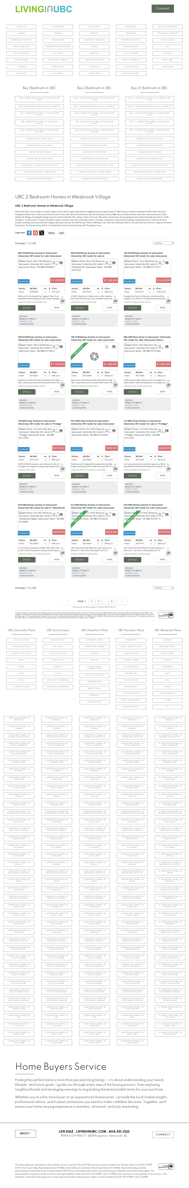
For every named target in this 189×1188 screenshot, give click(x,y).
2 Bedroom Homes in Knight (56, 863)
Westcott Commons (58, 680)
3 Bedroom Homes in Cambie (94, 727)
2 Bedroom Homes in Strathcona (56, 1008)
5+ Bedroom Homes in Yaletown (170, 1033)
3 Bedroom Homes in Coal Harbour (94, 744)
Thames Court (131, 660)
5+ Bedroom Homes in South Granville (170, 957)
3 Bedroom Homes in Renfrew (94, 931)
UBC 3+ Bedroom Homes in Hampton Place (149, 122)
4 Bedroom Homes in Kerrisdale (132, 838)
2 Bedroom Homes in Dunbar (56, 770)
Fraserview (58, 40)
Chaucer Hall (57, 640)
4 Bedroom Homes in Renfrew (132, 931)
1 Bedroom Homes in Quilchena (19, 923)
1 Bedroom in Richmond (39, 179)
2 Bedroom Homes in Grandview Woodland (56, 812)
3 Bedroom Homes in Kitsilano (94, 855)
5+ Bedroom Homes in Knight (170, 855)
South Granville (131, 60)
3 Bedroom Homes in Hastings (94, 821)
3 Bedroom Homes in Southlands (94, 974)
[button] (21, 27)
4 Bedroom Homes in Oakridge (132, 906)
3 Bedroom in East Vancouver (149, 172)
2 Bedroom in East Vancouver (94, 172)
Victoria (167, 53)
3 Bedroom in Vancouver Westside (149, 165)
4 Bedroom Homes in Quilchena (132, 923)
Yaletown (167, 67)
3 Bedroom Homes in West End (94, 1033)
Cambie (21, 33)
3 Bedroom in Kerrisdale (149, 159)
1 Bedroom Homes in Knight (19, 863)
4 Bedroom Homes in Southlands (132, 974)
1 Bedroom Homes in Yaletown (19, 1042)
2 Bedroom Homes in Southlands (56, 974)
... (105, 601)
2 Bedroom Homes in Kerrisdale (56, 838)
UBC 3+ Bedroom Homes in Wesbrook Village (149, 131)
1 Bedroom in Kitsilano (39, 145)
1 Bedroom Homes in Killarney (19, 846)
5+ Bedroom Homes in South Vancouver (170, 982)
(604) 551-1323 (25, 321)
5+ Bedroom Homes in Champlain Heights (170, 736)
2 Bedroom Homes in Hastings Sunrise (56, 829)
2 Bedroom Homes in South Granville (56, 965)
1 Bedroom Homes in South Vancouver (19, 991)
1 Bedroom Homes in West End (19, 1033)
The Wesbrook (167, 693)
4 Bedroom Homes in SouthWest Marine (132, 999)
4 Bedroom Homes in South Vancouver (132, 991)
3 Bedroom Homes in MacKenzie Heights (94, 872)
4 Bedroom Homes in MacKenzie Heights (132, 872)
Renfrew (131, 33)
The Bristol (131, 673)
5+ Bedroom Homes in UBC (170, 1008)
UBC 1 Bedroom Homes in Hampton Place (39, 122)
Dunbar (21, 67)
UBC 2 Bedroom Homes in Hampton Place (94, 122)
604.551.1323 (119, 1131)
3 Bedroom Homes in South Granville (94, 965)
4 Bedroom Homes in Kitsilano (132, 855)
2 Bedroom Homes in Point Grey (56, 914)
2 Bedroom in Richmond (94, 179)
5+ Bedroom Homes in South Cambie (170, 948)
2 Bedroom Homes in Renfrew (56, 931)
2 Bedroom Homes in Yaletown (56, 1042)
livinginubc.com (91, 1131)
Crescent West (167, 647)
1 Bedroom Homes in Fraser (19, 795)
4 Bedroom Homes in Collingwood (132, 753)
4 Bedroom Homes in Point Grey (132, 914)
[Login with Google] (35, 234)
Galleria (58, 647)
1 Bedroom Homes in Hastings (19, 821)
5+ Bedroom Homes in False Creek (170, 787)
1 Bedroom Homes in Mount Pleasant (19, 897)
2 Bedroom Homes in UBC (56, 1016)
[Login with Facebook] (29, 234)
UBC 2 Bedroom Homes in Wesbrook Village (94, 131)
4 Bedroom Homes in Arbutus (132, 719)
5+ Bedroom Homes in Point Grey (170, 906)
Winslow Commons (58, 687)
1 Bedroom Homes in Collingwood (19, 753)
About (24, 1133)
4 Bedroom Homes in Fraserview (132, 804)
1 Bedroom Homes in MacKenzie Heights (19, 872)
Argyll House (21, 640)
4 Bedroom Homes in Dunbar (132, 770)
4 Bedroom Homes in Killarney (132, 846)
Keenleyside (167, 653)
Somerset (94, 695)
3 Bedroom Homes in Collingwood (94, 753)
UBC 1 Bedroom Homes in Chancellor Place (39, 99)
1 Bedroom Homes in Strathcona (19, 1008)
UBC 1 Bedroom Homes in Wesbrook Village (39, 131)
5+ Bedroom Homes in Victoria (170, 1016)
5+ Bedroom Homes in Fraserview (170, 804)
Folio (21, 680)
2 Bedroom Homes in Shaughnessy (56, 948)
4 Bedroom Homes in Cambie (132, 727)
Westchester (94, 702)
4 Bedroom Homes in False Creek (132, 787)
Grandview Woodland (58, 47)
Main (94, 47)
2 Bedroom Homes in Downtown (56, 761)
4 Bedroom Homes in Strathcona (132, 1008)
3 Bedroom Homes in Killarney (94, 846)
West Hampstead (131, 700)
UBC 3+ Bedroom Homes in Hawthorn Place (149, 114)
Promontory (94, 682)
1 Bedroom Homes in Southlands (19, 974)
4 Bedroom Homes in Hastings (132, 821)
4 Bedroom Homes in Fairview (132, 778)
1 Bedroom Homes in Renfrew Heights (19, 940)
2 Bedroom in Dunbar (94, 152)
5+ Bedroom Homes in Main (170, 872)
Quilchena (131, 27)
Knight (94, 33)
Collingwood (21, 53)
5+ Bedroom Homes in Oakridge (170, 897)
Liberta (58, 667)
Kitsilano (94, 27)
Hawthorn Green (94, 647)
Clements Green (94, 640)
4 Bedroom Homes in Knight (132, 863)
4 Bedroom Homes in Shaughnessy (132, 948)
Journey (94, 653)
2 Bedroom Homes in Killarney (56, 846)
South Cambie (131, 53)
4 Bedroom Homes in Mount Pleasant (132, 897)
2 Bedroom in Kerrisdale (94, 159)
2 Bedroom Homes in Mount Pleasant (56, 897)
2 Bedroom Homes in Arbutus (56, 719)
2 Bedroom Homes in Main (56, 880)
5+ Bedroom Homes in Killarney (170, 846)
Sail (167, 680)
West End (167, 60)
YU (167, 707)
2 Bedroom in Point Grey (95, 139)
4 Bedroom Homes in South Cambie (132, 957)
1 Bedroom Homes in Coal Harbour (19, 744)
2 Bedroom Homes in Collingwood (56, 753)
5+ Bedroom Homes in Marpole (170, 880)
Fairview (21, 73)
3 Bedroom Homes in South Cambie (94, 957)
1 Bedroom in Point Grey (39, 139)
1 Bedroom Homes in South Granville (19, 965)
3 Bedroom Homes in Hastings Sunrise (94, 829)
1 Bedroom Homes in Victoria (19, 1025)
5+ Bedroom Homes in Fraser (170, 795)
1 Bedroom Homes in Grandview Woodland (18, 812)
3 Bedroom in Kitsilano (149, 145)
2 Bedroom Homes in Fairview (56, 778)
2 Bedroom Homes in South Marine (56, 982)
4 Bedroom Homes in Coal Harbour (132, 744)
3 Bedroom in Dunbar (149, 152)
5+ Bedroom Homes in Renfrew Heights (170, 931)
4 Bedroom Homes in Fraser (132, 795)
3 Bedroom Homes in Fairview (94, 778)
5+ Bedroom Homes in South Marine (170, 974)
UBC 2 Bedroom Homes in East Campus (94, 106)
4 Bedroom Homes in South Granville (132, 965)
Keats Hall (58, 660)
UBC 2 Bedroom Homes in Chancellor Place (94, 99)
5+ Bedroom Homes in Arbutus (170, 719)
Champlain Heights (21, 40)
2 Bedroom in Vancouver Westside (94, 165)
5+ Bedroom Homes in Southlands (170, 965)
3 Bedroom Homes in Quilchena (94, 923)
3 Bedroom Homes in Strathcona (94, 1008)
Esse (21, 673)
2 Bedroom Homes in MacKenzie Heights (56, 872)
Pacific (167, 660)
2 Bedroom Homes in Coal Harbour (56, 744)
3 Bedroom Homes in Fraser (94, 795)
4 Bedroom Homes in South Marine (132, 982)
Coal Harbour (21, 47)
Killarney (58, 73)
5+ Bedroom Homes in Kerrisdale (170, 838)
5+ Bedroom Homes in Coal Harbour (170, 744)
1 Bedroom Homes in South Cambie (19, 957)
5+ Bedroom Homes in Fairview (170, 778)
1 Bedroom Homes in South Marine (19, 982)
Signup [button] (51, 233)
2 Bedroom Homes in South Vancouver (56, 991)
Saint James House (130, 647)
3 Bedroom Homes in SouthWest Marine (94, 999)
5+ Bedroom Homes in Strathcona (170, 999)
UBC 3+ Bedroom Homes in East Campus (149, 106)
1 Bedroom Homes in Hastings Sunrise (19, 829)
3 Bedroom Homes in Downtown (94, 761)
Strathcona (167, 40)
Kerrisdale (58, 67)
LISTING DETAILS (26, 308)
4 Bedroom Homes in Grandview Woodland (132, 812)
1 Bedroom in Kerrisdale (39, 159)
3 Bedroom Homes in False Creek (94, 787)
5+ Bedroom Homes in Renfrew (170, 923)
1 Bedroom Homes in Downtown (19, 761)
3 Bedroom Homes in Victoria (94, 1025)
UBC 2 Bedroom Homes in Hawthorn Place (94, 114)
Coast (21, 660)
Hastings (58, 53)
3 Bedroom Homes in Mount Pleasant (94, 897)
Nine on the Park (94, 675)
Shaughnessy (131, 47)
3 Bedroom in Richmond (149, 179)
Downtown (21, 60)
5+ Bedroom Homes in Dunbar (170, 770)
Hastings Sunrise (58, 60)
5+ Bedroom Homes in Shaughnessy (170, 940)
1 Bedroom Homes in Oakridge (19, 906)
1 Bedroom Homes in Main (19, 880)
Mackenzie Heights (94, 40)
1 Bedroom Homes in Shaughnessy (19, 948)
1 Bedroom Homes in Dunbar (19, 770)
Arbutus (21, 27)
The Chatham (131, 680)
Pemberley (131, 640)
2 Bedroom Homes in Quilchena (56, 923)
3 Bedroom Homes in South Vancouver (94, 991)
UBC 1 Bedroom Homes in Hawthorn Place (39, 114)
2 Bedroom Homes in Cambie (56, 727)
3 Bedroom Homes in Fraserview (94, 804)
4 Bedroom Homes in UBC (132, 1016)
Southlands (131, 67)
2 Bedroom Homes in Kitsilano (56, 855)
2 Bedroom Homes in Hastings (56, 821)
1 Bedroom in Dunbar (39, 152)
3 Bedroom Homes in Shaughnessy (94, 948)
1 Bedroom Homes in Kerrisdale (19, 838)
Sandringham (131, 653)
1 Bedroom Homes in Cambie (19, 727)
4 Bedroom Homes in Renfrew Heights (132, 940)
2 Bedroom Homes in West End (56, 1033)
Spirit (167, 687)
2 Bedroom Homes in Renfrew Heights (56, 940)
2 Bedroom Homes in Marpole (56, 889)
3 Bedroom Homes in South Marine (94, 982)
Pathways (167, 667)
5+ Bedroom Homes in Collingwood (170, 753)
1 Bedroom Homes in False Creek (19, 787)
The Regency (131, 687)
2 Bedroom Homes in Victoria (56, 1025)
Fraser (58, 33)
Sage (167, 673)
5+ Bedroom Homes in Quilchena (170, 914)
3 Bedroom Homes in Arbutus (94, 719)
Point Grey (94, 73)
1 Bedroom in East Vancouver (39, 172)
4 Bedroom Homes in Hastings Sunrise (132, 829)
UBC (168, 47)
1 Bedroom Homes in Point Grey (19, 914)
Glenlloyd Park (58, 653)
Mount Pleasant (94, 60)
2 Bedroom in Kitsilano (94, 145)
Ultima (167, 700)
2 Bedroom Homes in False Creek (56, 787)
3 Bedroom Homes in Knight (94, 863)
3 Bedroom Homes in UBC (94, 1016)
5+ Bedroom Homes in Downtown (170, 761)
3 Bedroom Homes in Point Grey (94, 914)
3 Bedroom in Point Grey (149, 139)
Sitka (58, 673)
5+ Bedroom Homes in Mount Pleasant (170, 889)
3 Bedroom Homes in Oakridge (94, 906)
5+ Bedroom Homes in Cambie (170, 727)
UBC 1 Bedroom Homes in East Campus (39, 106)
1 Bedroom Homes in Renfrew (19, 931)
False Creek (58, 27)
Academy (167, 640)
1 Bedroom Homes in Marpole (19, 889)
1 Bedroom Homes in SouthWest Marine (19, 999)
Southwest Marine (167, 33)
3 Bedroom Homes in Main (94, 880)
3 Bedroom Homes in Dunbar (94, 770)
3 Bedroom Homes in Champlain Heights (94, 736)
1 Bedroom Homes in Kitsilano (19, 855)
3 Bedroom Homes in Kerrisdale (94, 838)
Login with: (20, 232)
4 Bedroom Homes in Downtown (132, 761)
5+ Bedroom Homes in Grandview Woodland (170, 812)
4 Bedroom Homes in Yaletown (132, 1042)
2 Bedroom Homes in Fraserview (56, 804)
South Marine (131, 73)
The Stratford (131, 693)
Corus (21, 667)
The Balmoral (131, 667)
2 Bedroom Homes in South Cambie (56, 957)
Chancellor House (21, 653)
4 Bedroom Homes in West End (132, 1033)
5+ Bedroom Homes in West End (170, 1025)
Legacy (94, 660)
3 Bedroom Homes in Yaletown (94, 1042)
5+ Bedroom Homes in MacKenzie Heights (170, 863)
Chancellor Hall (21, 647)
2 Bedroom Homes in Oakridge (56, 906)
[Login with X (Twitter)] (41, 234)
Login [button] (61, 233)
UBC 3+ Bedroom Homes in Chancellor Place (149, 99)
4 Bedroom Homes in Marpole (132, 889)
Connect (162, 8)
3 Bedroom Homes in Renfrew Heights (94, 940)
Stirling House (21, 687)
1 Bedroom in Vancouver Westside (39, 165)
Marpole (94, 53)
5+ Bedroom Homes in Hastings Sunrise (170, 829)
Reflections (94, 688)
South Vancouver (167, 27)
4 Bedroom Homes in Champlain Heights (132, 736)
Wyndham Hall (131, 707)
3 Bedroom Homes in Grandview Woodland (94, 812)
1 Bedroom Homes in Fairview (19, 778)
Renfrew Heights (131, 40)
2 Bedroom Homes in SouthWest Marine (56, 999)
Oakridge (94, 67)
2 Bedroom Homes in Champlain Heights (56, 736)
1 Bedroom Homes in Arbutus (19, 719)
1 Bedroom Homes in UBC (19, 1016)
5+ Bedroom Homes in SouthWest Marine (170, 991)
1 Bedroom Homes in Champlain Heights (19, 736)
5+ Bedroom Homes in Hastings (170, 821)
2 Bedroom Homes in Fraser (56, 795)
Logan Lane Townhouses (94, 667)
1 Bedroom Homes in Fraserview (19, 804)
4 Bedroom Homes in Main (132, 880)
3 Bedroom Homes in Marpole (94, 889)
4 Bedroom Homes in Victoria (132, 1025)
